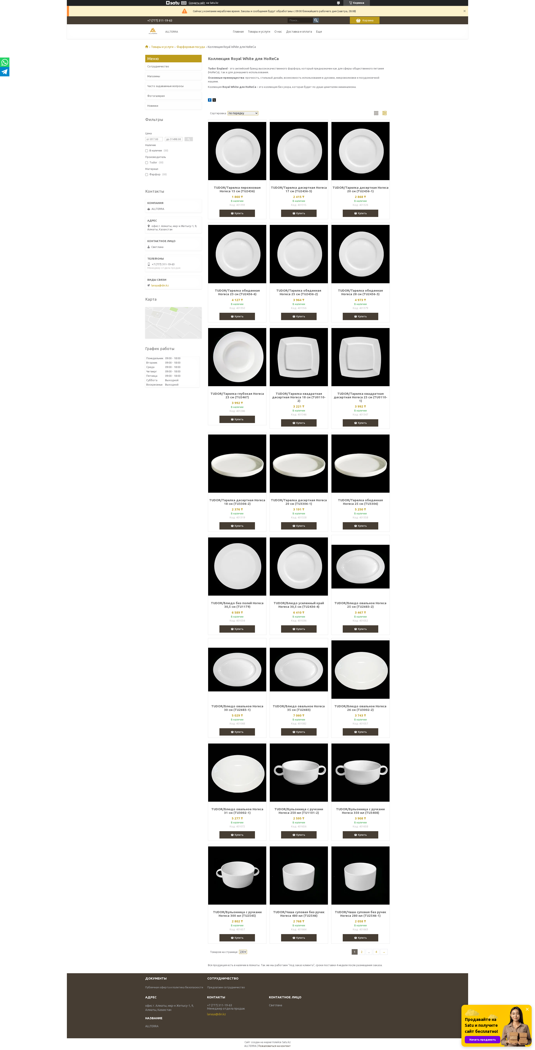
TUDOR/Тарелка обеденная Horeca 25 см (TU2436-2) (298, 292)
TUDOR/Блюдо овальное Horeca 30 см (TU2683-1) (237, 708)
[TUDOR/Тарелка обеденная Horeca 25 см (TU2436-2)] (299, 254)
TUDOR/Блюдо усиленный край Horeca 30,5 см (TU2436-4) (299, 604)
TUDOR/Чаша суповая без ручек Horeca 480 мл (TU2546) (299, 913)
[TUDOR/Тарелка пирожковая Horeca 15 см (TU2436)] (237, 151)
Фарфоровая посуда (191, 47)
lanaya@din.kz (160, 285)
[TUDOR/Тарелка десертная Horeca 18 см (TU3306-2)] (237, 463)
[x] (214, 100)
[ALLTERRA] (152, 31)
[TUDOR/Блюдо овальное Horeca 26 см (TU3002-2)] (360, 669)
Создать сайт (197, 2)
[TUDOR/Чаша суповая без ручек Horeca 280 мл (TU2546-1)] (360, 875)
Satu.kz (286, 1042)
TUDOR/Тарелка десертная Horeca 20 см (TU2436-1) (360, 189)
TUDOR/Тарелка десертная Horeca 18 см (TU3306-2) (237, 501)
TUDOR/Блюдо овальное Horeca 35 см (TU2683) (299, 708)
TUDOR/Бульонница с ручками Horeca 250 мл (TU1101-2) (298, 810)
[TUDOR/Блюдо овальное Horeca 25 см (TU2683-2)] (360, 566)
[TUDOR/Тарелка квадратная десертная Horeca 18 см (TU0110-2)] (299, 357)
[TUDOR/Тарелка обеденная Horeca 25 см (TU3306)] (360, 463)
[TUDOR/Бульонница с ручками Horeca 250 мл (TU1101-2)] (299, 772)
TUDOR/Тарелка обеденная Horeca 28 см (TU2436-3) (360, 292)
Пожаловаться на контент (274, 1046)
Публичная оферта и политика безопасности (174, 987)
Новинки (152, 105)
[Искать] (316, 20)
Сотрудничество (158, 66)
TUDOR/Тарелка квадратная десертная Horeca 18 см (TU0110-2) (299, 397)
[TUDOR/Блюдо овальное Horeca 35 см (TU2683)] (299, 669)
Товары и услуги (259, 31)
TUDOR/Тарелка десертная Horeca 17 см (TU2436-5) (299, 189)
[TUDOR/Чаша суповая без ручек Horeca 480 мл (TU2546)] (299, 875)
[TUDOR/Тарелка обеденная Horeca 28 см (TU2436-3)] (360, 254)
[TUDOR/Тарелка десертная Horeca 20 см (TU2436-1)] (360, 151)
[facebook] (209, 100)
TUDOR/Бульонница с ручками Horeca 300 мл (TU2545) (237, 913)
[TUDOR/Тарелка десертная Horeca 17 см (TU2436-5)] (299, 151)
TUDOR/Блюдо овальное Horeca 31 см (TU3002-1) (237, 810)
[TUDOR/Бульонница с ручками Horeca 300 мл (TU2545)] (237, 875)
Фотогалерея (156, 95)
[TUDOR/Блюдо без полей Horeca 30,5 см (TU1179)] (237, 566)
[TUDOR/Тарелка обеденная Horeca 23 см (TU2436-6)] (237, 254)
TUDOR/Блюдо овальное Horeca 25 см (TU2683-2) (360, 604)
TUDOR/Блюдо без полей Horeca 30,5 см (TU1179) (237, 604)
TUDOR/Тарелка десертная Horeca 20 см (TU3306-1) (299, 501)
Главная (238, 31)
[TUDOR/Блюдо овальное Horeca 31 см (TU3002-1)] (237, 772)
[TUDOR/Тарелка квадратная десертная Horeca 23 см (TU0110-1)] (360, 357)
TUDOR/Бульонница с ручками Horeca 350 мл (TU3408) (360, 810)
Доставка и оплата (299, 31)
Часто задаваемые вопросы (165, 86)
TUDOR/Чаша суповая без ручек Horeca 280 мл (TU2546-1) (360, 913)
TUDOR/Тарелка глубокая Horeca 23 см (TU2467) (237, 395)
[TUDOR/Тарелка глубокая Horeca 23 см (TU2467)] (237, 357)
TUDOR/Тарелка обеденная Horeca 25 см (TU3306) (360, 501)
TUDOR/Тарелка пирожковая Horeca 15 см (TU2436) (237, 189)
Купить (239, 213)
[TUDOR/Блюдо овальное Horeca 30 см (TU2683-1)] (237, 669)
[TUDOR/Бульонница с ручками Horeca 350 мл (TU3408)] (360, 772)
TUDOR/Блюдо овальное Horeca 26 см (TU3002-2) (360, 708)
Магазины (153, 76)
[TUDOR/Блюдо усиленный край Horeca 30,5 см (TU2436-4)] (299, 566)
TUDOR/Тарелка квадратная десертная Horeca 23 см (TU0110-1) (360, 397)
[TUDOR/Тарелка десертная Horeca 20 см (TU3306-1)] (299, 463)
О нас (278, 31)
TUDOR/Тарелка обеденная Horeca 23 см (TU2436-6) (237, 292)
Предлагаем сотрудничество (226, 987)
